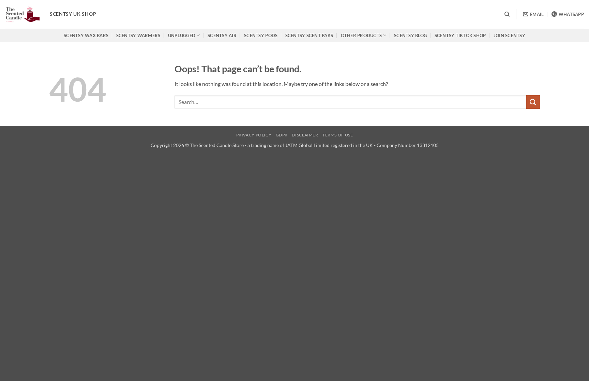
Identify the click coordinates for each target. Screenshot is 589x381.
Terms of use (337, 134)
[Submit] (533, 101)
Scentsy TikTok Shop (460, 35)
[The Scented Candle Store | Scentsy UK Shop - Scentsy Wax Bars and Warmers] (22, 14)
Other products (361, 35)
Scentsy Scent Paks (309, 35)
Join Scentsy (509, 35)
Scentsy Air (222, 35)
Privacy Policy (254, 134)
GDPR (282, 134)
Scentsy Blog (410, 35)
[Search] (507, 14)
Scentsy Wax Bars (86, 35)
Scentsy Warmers (138, 35)
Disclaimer (305, 134)
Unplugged (181, 35)
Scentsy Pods (260, 35)
